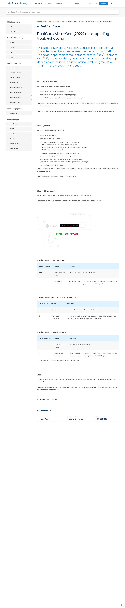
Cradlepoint (13, 113)
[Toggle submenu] (8, 31)
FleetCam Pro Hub (15, 102)
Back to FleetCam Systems (48, 399)
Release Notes (14, 144)
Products (37, 3)
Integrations (14, 31)
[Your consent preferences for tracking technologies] (122, 605)
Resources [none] (59, 3)
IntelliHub (13, 134)
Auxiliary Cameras (15, 73)
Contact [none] (76, 3)
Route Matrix (14, 148)
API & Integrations (13, 22)
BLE (11, 52)
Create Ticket (44, 419)
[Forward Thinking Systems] (17, 3)
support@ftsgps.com (75, 419)
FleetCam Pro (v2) (15, 97)
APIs (11, 26)
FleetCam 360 (14, 82)
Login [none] (114, 3)
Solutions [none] (48, 3)
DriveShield (13, 124)
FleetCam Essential (16, 87)
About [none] (68, 3)
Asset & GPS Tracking (15, 38)
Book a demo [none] (103, 3)
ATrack (12, 42)
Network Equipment (14, 109)
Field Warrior (14, 129)
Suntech (12, 57)
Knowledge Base (42, 21)
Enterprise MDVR (15, 78)
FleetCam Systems (14, 63)
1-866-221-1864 (101, 419)
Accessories (13, 68)
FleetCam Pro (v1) (15, 92)
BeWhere (12, 47)
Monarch (12, 139)
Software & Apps (13, 119)
